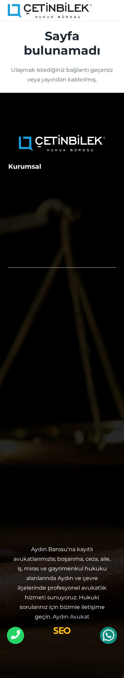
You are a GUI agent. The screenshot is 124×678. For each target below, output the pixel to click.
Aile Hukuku (28, 298)
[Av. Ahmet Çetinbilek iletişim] (15, 635)
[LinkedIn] (70, 513)
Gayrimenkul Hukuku (43, 326)
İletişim (20, 196)
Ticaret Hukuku (33, 367)
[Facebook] (54, 513)
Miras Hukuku (30, 340)
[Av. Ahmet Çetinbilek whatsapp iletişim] (108, 636)
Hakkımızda (27, 181)
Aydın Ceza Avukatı (39, 395)
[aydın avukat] (50, 10)
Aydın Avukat (71, 616)
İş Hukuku (24, 353)
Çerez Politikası (33, 257)
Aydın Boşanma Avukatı (47, 381)
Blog (15, 227)
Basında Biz (27, 212)
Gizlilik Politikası (34, 242)
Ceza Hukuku (30, 312)
